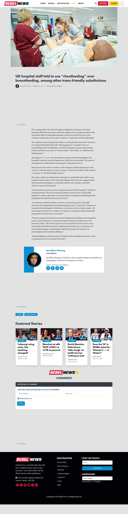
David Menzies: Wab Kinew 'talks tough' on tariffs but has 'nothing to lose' (76, 350)
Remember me (26, 398)
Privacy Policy (62, 462)
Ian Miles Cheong (25, 86)
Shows (51, 3)
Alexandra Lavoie (48, 354)
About (81, 3)
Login (59, 485)
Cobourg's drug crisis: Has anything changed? (26, 348)
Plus (74, 3)
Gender (19, 314)
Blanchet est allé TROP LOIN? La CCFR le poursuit (51, 347)
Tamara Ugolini (22, 356)
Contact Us (61, 477)
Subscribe (60, 470)
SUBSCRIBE (45, 390)
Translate (97, 481)
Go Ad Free (22, 124)
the (46, 157)
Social (59, 481)
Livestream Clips (72, 359)
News (43, 3)
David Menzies (97, 356)
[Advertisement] (64, 109)
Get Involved (63, 3)
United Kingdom (31, 314)
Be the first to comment (54, 86)
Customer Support (63, 473)
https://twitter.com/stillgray (57, 265)
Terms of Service (62, 466)
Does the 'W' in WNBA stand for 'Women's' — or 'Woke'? (101, 348)
